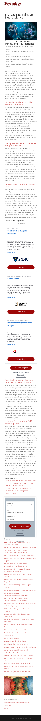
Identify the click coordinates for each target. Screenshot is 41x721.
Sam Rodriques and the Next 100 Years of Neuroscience (19, 381)
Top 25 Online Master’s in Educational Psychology (20, 590)
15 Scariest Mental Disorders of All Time (17, 663)
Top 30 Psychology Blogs (12, 638)
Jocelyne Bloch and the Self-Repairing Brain (18, 422)
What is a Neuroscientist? (14, 486)
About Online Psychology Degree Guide (16, 702)
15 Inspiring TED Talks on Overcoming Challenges (20, 647)
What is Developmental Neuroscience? (18, 488)
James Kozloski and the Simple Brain (20, 185)
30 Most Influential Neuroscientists (15, 630)
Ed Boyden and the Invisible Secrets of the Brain (18, 103)
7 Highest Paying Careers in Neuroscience (19, 483)
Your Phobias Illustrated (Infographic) (16, 644)
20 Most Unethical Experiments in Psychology (18, 655)
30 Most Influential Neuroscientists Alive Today (21, 481)
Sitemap (6, 708)
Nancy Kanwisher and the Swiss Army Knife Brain (20, 144)
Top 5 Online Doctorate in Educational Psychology (20, 547)
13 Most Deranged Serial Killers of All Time (17, 672)
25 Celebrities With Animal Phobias (15, 641)
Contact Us (7, 705)
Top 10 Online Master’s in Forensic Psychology (18, 555)
